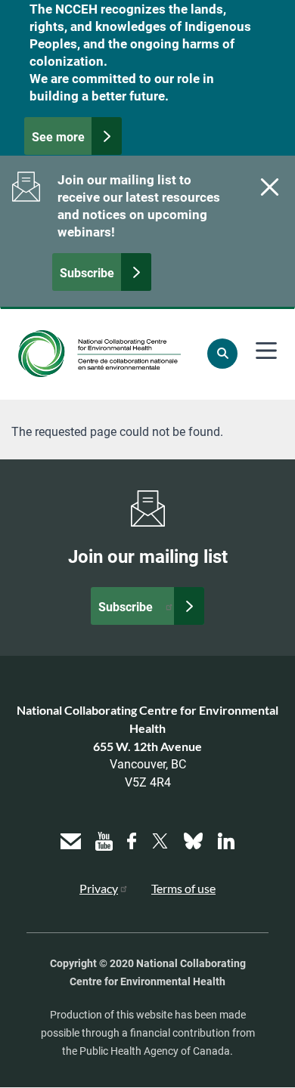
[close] (268, 187)
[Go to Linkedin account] (226, 839)
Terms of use (183, 888)
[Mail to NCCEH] (71, 839)
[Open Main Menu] (266, 350)
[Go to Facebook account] (131, 839)
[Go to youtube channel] (104, 839)
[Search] (222, 353)
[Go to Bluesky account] (193, 839)
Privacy (98, 888)
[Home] (99, 353)
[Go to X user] (160, 839)
